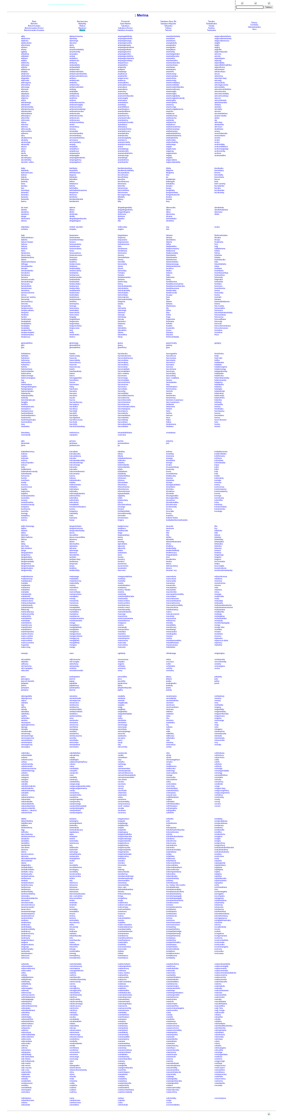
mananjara (73, 605)
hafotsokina (26, 373)
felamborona (171, 259)
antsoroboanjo (220, 100)
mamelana (73, 587)
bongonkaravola (173, 195)
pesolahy (121, 681)
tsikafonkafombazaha (175, 830)
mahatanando (27, 605)
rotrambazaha (220, 733)
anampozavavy (124, 144)
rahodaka (25, 711)
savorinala (122, 790)
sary (119, 760)
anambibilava (123, 107)
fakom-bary (26, 255)
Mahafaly (82, 24)
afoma (23, 49)
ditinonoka (170, 214)
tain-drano (25, 847)
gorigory (217, 343)
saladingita (74, 760)
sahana (24, 757)
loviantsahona (220, 568)
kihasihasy (122, 485)
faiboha (24, 240)
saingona (25, 777)
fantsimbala (123, 295)
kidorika (121, 462)
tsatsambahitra (124, 918)
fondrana (218, 268)
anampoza (122, 140)
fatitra (120, 326)
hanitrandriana (27, 413)
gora (168, 347)
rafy (22, 705)
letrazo (169, 568)
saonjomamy (74, 801)
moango (217, 594)
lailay (23, 544)
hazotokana (171, 369)
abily (23, 36)
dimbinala (73, 214)
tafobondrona (26, 827)
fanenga (72, 306)
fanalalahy (25, 326)
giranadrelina (74, 345)
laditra (23, 528)
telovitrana (73, 891)
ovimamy (170, 670)
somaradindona (220, 775)
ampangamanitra (125, 43)
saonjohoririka (75, 795)
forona (217, 290)
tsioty (216, 858)
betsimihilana (123, 190)
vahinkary (25, 1015)
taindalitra (25, 843)
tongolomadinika (125, 834)
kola (216, 471)
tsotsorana (218, 953)
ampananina (74, 153)
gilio (22, 345)
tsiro (216, 889)
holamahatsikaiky (221, 378)
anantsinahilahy (172, 85)
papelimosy (74, 685)
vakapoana (25, 1052)
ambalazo (73, 58)
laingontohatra (75, 526)
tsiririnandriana (220, 887)
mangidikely (74, 643)
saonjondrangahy (76, 808)
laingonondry (26, 570)
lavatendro (122, 568)
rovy (216, 742)
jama (23, 445)
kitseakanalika (172, 502)
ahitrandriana (26, 113)
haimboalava (26, 384)
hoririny (217, 406)
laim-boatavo (26, 548)
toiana (72, 942)
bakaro (24, 175)
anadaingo (122, 71)
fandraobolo (74, 282)
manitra (121, 592)
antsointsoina (220, 91)
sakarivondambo (28, 808)
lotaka (217, 564)
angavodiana (171, 160)
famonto (24, 304)
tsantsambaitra (124, 909)
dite (119, 221)
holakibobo (219, 373)
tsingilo (217, 839)
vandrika (24, 1085)
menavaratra (171, 632)
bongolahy (170, 190)
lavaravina (122, 564)
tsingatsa (218, 836)
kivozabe (170, 511)
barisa (23, 201)
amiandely (73, 131)
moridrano (218, 634)
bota (216, 181)
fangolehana (74, 319)
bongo (168, 188)
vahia (23, 973)
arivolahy (218, 109)
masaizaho (170, 585)
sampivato (73, 773)
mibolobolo (170, 647)
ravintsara (170, 705)
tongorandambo (124, 850)
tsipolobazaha (220, 878)
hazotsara (170, 371)
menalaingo (171, 629)
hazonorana (171, 358)
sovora (217, 806)
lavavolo (169, 526)
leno (168, 557)
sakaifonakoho (27, 788)
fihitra (168, 310)
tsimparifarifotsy (173, 929)
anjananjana (219, 58)
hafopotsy (25, 365)
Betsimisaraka (34, 26)
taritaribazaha (75, 854)
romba (168, 747)
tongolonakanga (124, 839)
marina (121, 625)
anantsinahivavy (173, 89)
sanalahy (73, 777)
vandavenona (26, 1083)
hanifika (24, 404)
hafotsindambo (27, 371)
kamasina (25, 476)
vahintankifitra (27, 1019)
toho (71, 938)
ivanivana (122, 435)
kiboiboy (121, 451)
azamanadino (220, 155)
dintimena (122, 214)
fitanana (169, 332)
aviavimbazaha (220, 133)
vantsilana (25, 1092)
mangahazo (74, 625)
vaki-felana (25, 1059)
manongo (122, 614)
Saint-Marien (125, 24)
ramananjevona (27, 738)
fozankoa (218, 332)
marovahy (122, 643)
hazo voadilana (172, 378)
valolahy (24, 1079)
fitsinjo (217, 240)
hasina (72, 382)
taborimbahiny (27, 821)
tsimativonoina (172, 903)
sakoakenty (74, 755)
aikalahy (24, 140)
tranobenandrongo (125, 878)
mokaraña (218, 603)
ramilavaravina (75, 736)
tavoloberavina (75, 867)
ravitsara (169, 709)
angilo (216, 45)
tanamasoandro (27, 907)
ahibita (24, 60)
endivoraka (122, 227)
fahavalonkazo (27, 237)
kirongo (169, 462)
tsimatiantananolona (174, 900)
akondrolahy (26, 160)
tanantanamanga (28, 911)
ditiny (168, 212)
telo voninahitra (75, 896)
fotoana (217, 299)
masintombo (171, 592)
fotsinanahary (220, 315)
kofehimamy (219, 456)
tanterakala (74, 827)
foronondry (218, 293)
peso (120, 679)
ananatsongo (123, 155)
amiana (72, 129)
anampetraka (123, 133)
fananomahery (75, 248)
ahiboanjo (25, 65)
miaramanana (172, 645)
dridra (216, 214)
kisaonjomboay (172, 467)
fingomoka (170, 319)
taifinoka (24, 832)
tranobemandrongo (126, 876)
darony (24, 221)
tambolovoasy (27, 885)
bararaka (24, 195)
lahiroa (24, 539)
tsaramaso (122, 911)
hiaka (168, 420)
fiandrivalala (171, 290)
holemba (218, 400)
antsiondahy (219, 87)
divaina (169, 216)
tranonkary (122, 883)
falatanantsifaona (28, 262)
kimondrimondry (124, 513)
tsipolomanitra (220, 880)
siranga (169, 775)
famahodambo (27, 271)
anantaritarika (172, 60)
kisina (168, 471)
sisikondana (171, 784)
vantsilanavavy (75, 966)
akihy (23, 151)
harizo (72, 376)
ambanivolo (74, 60)
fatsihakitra (171, 240)
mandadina (74, 612)
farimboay (122, 317)
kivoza (169, 509)
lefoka (168, 537)
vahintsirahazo (27, 1023)
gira (22, 347)
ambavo (72, 78)
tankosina (25, 958)
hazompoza (123, 411)
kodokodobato (220, 454)
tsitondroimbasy (221, 916)
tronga (120, 896)
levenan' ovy (171, 570)
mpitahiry (218, 645)
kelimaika (73, 491)
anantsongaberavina (174, 109)
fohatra (217, 257)
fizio (216, 244)
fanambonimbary (76, 240)
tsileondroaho (171, 876)
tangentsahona (27, 944)
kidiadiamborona (125, 458)
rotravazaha (219, 740)
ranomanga (122, 725)
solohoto (218, 764)
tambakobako (27, 867)
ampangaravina (124, 52)
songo (217, 786)
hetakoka (170, 404)
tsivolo (217, 929)
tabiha (23, 819)
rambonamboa (75, 716)
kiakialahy (73, 513)
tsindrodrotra (219, 834)
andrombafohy (172, 142)
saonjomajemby (76, 799)
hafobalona (25, 353)
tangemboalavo (27, 940)
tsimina (169, 918)
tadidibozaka (26, 823)
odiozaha (25, 670)
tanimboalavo (26, 953)
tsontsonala (219, 942)
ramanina (73, 696)
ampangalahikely (125, 36)
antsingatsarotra (221, 85)
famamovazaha (27, 279)
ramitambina (74, 745)
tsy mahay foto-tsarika (175, 885)
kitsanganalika (172, 496)
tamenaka (25, 896)
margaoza (122, 623)
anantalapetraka (173, 54)
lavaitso (121, 561)
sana (71, 775)
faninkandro (74, 335)
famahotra (25, 273)
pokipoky (218, 677)
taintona (24, 850)
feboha (169, 242)
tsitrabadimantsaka (222, 920)
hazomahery (123, 362)
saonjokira (73, 797)
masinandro (171, 590)
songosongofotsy (221, 790)
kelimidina (73, 498)
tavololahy (73, 872)
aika (23, 135)
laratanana (122, 553)
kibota (120, 456)
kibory (120, 454)
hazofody (73, 422)
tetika (71, 925)
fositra (217, 295)
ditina (168, 210)
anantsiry (170, 105)
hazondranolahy (124, 424)
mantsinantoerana (125, 618)
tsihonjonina (171, 827)
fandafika (73, 259)
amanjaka (73, 54)
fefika (168, 244)
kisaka (169, 465)
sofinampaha (171, 808)
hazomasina (123, 384)
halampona (25, 393)
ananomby (170, 52)
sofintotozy (219, 755)
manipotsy (122, 587)
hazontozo (170, 362)
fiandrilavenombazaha (175, 286)
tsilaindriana (171, 852)
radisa (23, 700)
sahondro (25, 775)
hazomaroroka (124, 382)
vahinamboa (26, 1004)
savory (121, 788)
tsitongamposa (220, 918)
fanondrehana (123, 257)
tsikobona (170, 839)
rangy (120, 707)
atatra (216, 118)
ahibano (24, 58)
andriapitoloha (172, 138)
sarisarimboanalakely (127, 775)
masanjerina (171, 587)
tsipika (217, 872)
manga (72, 623)
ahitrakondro (26, 111)
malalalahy (74, 579)
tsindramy (218, 827)
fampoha (24, 312)
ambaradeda (74, 67)
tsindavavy (219, 825)
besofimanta (123, 175)
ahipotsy (24, 98)
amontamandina (76, 133)
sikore (168, 757)
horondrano (219, 415)
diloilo (71, 212)
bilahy (168, 168)
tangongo (25, 947)
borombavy (219, 170)
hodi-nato (218, 358)
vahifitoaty (25, 982)
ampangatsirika (124, 54)
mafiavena (25, 587)
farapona (121, 301)
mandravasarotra (76, 618)
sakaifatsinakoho (28, 786)
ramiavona (73, 725)
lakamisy (73, 539)
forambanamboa (221, 273)
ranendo (121, 700)
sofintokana (219, 753)
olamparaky (74, 666)
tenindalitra (74, 911)
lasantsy (121, 559)
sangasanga (74, 784)
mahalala (25, 592)
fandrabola (73, 273)
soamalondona (172, 790)
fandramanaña (75, 277)
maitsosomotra (27, 643)
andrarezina (171, 122)
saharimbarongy (28, 771)
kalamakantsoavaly (29, 471)
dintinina (121, 216)
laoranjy (121, 541)
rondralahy (218, 705)
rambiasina (74, 705)
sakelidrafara (74, 753)
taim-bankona (27, 834)
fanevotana (74, 315)
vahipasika (25, 1028)
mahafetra (25, 590)
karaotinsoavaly (27, 504)
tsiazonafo (122, 949)
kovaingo (218, 511)
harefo (72, 369)
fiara (168, 297)
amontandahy (75, 142)
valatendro (25, 1074)
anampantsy (123, 120)
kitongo (169, 482)
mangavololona (75, 636)
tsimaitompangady (174, 896)
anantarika (170, 58)
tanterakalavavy (76, 830)
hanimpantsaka (27, 406)
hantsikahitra (26, 422)
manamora (73, 603)
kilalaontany (123, 500)
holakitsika (219, 376)
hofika (217, 360)
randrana (121, 698)
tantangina (73, 821)
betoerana (122, 184)
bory (168, 201)
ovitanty (217, 664)
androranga (171, 144)
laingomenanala (27, 566)
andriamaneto (172, 131)
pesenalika (122, 677)
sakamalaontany (28, 806)
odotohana (73, 664)
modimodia (219, 596)
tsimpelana (170, 938)
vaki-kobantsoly (27, 1061)
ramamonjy (26, 733)
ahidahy (24, 71)
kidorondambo (124, 467)
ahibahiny (25, 54)
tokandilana (74, 944)
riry (167, 725)
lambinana (73, 561)
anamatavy (122, 100)
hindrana (169, 426)
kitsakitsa (170, 491)
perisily (72, 690)
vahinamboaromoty (29, 1006)
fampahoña (26, 306)
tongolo (121, 827)
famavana (25, 284)
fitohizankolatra (220, 235)
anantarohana (172, 65)
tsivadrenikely (220, 927)
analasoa (121, 80)
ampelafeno (123, 65)
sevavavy (122, 812)
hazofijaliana (74, 417)
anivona (217, 54)
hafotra (24, 367)
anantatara (170, 67)
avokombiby (219, 144)
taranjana (73, 836)
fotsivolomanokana (222, 326)
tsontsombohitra (221, 940)
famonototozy (27, 301)
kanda (23, 482)
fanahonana (26, 319)
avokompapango (221, 149)
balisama (25, 179)
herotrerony (171, 398)
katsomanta (74, 474)
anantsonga (171, 107)
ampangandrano (124, 49)
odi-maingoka (26, 668)
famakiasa (25, 275)
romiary (217, 700)
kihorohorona (123, 489)
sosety (217, 799)
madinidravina (27, 576)
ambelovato (74, 80)
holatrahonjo (219, 391)
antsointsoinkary (221, 96)
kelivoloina (73, 502)
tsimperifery (171, 940)
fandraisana (74, 275)
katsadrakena (75, 456)
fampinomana (27, 308)
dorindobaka (171, 218)
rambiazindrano (75, 711)
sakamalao (25, 799)
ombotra (72, 668)
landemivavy (123, 526)
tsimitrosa (170, 920)
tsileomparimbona (173, 872)
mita (216, 587)
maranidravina (124, 620)
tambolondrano (27, 883)
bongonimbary (172, 192)
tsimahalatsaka (172, 887)
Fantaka (121, 273)
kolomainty (219, 478)
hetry (168, 411)
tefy (71, 880)
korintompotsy (220, 489)
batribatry (73, 168)
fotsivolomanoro (221, 328)
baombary (25, 190)
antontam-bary (220, 78)
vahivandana (26, 1041)
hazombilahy (123, 393)
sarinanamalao (124, 768)
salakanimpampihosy (78, 762)
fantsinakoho (123, 297)
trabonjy (121, 869)
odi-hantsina (26, 666)
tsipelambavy (220, 865)
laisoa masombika (77, 537)
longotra (217, 557)
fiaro (168, 299)
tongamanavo (123, 819)
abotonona (25, 38)
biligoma (169, 170)
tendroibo (73, 903)
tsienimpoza (123, 958)
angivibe (218, 49)
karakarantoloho (28, 496)
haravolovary (74, 367)
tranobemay (123, 874)
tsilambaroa (171, 861)
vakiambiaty (26, 1054)
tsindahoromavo (173, 953)
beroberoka (74, 201)
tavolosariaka (75, 874)
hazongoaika (171, 353)
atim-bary (218, 122)
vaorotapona (74, 968)
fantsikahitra (123, 288)
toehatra (72, 933)
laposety (121, 546)
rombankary (219, 696)
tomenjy (72, 953)
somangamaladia (221, 771)
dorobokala (219, 207)
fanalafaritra (26, 323)
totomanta (122, 865)
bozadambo (219, 186)
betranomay (123, 188)
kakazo (24, 465)
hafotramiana (26, 369)
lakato (72, 541)
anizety (217, 56)
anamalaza (122, 87)
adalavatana (26, 43)
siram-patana (171, 773)
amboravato (74, 118)
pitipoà (169, 679)
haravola (73, 358)
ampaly (72, 144)
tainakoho (25, 839)
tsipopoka (218, 883)
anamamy (122, 91)
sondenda (218, 784)
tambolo (24, 880)
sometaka (218, 777)
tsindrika (218, 832)
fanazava (73, 257)
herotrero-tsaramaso (174, 400)
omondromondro (76, 670)
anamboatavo (123, 109)
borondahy (218, 175)
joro (167, 443)
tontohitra (122, 858)
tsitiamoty (218, 905)
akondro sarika (27, 162)
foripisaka (218, 279)
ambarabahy (74, 65)
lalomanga (73, 550)
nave (71, 653)
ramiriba (72, 738)
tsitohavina (219, 909)
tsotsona (218, 949)
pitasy (168, 677)
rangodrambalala (125, 714)
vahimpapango (27, 999)
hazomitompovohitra (126, 406)
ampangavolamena (126, 58)
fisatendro (170, 328)
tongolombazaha (125, 836)
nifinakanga (171, 653)
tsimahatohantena (173, 894)
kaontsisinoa (26, 487)
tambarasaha (26, 874)
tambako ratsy (27, 872)
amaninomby (74, 52)
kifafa (120, 469)
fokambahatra (220, 264)
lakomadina (74, 544)
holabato (218, 365)
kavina (72, 476)
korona (217, 493)
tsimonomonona (173, 925)
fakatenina (25, 253)
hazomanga (123, 378)
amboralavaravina (76, 102)
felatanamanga (172, 264)
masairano (170, 583)
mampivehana (75, 594)
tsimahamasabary (173, 889)
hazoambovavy (75, 402)
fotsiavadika (219, 308)
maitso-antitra (27, 636)
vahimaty (25, 990)
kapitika (24, 493)
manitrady (122, 594)
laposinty (121, 548)
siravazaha (170, 777)
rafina (23, 707)
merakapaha (171, 634)
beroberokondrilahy (126, 170)
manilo (120, 583)
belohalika (73, 188)
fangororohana (75, 326)
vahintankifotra (27, 1021)
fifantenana (171, 306)
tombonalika (74, 951)
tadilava (24, 825)
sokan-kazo (219, 757)
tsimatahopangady (174, 898)
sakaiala (24, 782)
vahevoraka (26, 970)
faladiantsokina (27, 257)
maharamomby (27, 598)
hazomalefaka (124, 371)
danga (23, 216)
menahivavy (171, 627)
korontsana (219, 498)
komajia (217, 480)
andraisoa (170, 113)
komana (217, 482)
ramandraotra (26, 740)
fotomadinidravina (221, 301)
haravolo (73, 365)
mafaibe (24, 583)
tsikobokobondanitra (174, 836)
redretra (169, 711)
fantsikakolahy (124, 290)
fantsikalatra (123, 293)
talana (23, 863)
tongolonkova (123, 843)
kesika (72, 509)
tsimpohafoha (172, 947)
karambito (25, 498)
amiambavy (74, 127)
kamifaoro (25, 480)
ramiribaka (73, 740)
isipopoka (73, 435)
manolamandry (124, 609)
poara (168, 688)
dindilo (72, 216)
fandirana (73, 266)
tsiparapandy (219, 863)
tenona (72, 914)
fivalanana (218, 242)
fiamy (168, 279)
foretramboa (219, 275)
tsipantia (218, 861)
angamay (170, 151)
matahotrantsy (172, 609)
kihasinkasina (123, 487)
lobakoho (218, 530)
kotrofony (218, 504)
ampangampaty (124, 45)
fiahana (169, 273)
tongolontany (123, 845)
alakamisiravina (76, 36)
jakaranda (25, 443)
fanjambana (123, 235)
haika (23, 382)
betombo (121, 186)
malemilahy (74, 583)
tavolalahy (73, 865)
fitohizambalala (172, 337)
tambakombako (27, 869)
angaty (169, 155)
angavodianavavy (221, 41)
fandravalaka (74, 284)
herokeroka (171, 395)
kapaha (24, 489)
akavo (23, 149)
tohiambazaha (75, 936)
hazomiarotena (124, 402)
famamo (24, 277)
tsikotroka (170, 847)
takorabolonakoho (28, 858)
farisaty (121, 319)
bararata (24, 197)
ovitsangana (219, 666)
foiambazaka (219, 259)
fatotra (120, 332)
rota (216, 722)
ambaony (73, 63)
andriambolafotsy (173, 133)
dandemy (25, 212)
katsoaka (73, 469)
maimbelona (26, 618)
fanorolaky (122, 271)
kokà (216, 467)
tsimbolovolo (171, 916)
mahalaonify (26, 594)
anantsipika (171, 100)
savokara (122, 784)
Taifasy (168, 28)
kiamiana (73, 518)
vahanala (25, 964)
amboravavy (74, 120)
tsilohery (169, 880)
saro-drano (122, 779)
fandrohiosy (74, 297)
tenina (72, 907)
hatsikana (73, 389)
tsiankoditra (123, 942)
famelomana (26, 288)
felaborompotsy (172, 248)
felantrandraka (172, 262)
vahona (24, 1048)
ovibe (168, 664)
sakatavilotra (26, 812)
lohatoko (218, 546)
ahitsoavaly (26, 129)
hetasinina (170, 406)
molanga (218, 614)
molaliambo (219, 612)
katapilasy (25, 515)
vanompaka (26, 1090)
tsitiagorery (219, 898)
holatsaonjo (219, 395)
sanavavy (73, 779)
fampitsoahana (27, 310)
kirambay (170, 454)
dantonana (25, 218)
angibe (217, 43)
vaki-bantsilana (27, 1057)
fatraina (169, 235)
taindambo (25, 845)
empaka (72, 229)
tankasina (25, 955)
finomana (170, 321)
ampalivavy (74, 151)
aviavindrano (219, 135)
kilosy (120, 502)
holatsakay (219, 393)
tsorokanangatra (221, 947)
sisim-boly (170, 786)
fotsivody (218, 321)
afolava (24, 47)
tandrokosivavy (27, 933)
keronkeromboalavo (77, 507)
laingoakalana (27, 553)
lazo (168, 530)
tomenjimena (74, 958)
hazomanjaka (123, 380)
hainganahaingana (28, 387)
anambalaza (123, 102)
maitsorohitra (26, 640)
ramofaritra (74, 747)
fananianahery (75, 244)
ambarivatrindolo (76, 71)
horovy (217, 417)
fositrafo (217, 297)
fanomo (121, 255)
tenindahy (73, 909)
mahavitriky (26, 616)
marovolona (171, 579)
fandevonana (74, 264)
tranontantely (123, 885)
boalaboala (170, 179)
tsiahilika (121, 922)
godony (169, 345)
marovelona (171, 576)
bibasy (120, 199)
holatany (218, 387)
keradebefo (74, 504)
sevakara (122, 810)
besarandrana (123, 173)
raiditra (24, 716)
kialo (71, 515)
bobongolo (170, 181)
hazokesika (122, 353)
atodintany (218, 129)
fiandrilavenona (172, 288)
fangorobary (74, 323)
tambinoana (26, 878)
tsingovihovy (219, 845)
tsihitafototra (171, 823)
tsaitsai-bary (123, 907)
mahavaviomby (27, 614)
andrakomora (171, 116)
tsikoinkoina (171, 841)
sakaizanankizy (27, 797)
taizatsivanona (27, 854)
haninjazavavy (27, 411)
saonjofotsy (74, 793)
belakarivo (73, 184)
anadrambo (122, 76)
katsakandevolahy (77, 460)
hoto (216, 422)
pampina (24, 690)
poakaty (169, 685)
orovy (120, 670)
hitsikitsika (219, 353)
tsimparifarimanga (173, 931)
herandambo (171, 382)
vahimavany (26, 993)
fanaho (24, 317)
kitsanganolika (172, 498)
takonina (24, 856)
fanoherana (122, 248)
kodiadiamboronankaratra (176, 520)
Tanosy (254, 22)
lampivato (73, 564)
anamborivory (123, 116)
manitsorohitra (124, 603)
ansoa (217, 74)
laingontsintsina (76, 528)
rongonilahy (219, 709)
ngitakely (121, 653)
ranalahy (121, 696)
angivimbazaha (220, 52)
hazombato (122, 389)
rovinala (217, 745)
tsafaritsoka (123, 903)
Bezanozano (82, 21)
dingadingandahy (125, 207)
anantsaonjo (171, 74)
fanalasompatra (27, 332)
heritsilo (169, 391)
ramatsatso (74, 703)
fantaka (121, 275)
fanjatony (122, 237)
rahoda (24, 709)
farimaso (121, 312)
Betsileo (34, 24)
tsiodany (218, 854)
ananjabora (170, 49)
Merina (142, 15)
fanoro (120, 268)
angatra (169, 158)
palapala (24, 683)
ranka (120, 718)
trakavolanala (123, 872)
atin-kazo (218, 127)
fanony (121, 259)
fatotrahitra (122, 335)
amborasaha (74, 113)
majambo (25, 645)
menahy (169, 623)
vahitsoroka (26, 1039)
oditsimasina (74, 659)
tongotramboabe (124, 854)
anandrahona (123, 160)
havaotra (73, 391)
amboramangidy (76, 105)
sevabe (121, 808)
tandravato (25, 925)
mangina (73, 645)
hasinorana (74, 384)
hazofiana (73, 415)
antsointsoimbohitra (222, 89)
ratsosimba (122, 747)
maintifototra (26, 627)
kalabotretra (26, 469)
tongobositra (123, 825)
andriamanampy (173, 129)
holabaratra (219, 362)
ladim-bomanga (27, 526)
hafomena (25, 360)
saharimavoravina (28, 768)
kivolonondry (171, 507)
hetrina (169, 413)
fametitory (25, 290)
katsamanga (74, 465)
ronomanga (219, 720)
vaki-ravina (25, 1065)
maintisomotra (27, 634)
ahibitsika (25, 63)
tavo (71, 863)
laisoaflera (73, 535)
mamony (73, 590)
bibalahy (121, 197)
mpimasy (218, 643)
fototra (217, 304)
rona (216, 703)
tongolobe (122, 830)
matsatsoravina (172, 614)
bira (167, 175)
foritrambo (218, 282)
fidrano (169, 301)
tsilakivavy (170, 858)
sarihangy (122, 764)
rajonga (24, 727)
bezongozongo (124, 195)
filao (168, 312)
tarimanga (73, 852)
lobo (216, 533)
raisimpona (25, 722)
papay (72, 681)
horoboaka (218, 409)
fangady (72, 317)
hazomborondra (124, 400)
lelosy (168, 544)
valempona (25, 1076)
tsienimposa (123, 955)
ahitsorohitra (26, 131)
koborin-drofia (172, 518)
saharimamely (27, 764)
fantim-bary (122, 282)
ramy (71, 718)
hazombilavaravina (126, 395)
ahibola (24, 67)
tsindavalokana (220, 823)
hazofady (73, 411)
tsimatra (169, 905)
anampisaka (123, 135)
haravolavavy (75, 362)
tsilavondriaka (172, 865)
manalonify (74, 601)
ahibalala (25, 56)
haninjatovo (26, 409)
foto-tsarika (219, 306)
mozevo (217, 636)
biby (119, 201)
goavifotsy (122, 347)
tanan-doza (26, 909)
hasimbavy (74, 380)
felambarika (171, 255)
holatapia (218, 389)
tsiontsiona (219, 856)
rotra (216, 727)
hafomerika (26, 362)
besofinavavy (123, 181)
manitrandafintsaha (126, 596)
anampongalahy (124, 138)
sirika (168, 782)
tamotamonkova (28, 905)
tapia (71, 834)
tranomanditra (123, 880)
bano (23, 184)
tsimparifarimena (173, 936)
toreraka (121, 863)
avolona (217, 153)
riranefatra (170, 722)
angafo (169, 146)
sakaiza (24, 795)
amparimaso (123, 63)
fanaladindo (26, 321)
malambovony (75, 581)
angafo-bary (171, 149)
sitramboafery (172, 788)
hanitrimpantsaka (28, 420)
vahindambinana (28, 1010)
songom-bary (220, 788)
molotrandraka (220, 618)
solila (216, 760)
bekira (72, 181)
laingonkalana (27, 568)
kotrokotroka (219, 509)
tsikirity (169, 834)
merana (169, 636)
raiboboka (25, 714)
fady (23, 235)
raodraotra (122, 736)
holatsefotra (219, 398)
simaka (169, 762)
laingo (23, 550)
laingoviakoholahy (77, 530)
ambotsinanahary (76, 122)
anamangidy (123, 98)
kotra (216, 502)
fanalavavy (25, 337)
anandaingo (122, 158)
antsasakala (219, 83)
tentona (72, 918)
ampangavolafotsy (125, 56)
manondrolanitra (124, 612)
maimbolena (26, 623)
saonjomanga (75, 804)
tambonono (26, 889)
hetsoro (169, 415)
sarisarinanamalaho (126, 777)
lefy (167, 535)
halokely (24, 398)
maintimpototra (27, 632)
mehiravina (170, 620)
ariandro (217, 107)
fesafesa (169, 268)
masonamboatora (173, 601)
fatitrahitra (122, 328)
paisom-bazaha (27, 681)
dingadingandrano (125, 210)
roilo (168, 740)
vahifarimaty (26, 979)
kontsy (217, 485)
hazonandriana (124, 415)
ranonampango (124, 731)
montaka (218, 629)
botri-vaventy (220, 184)
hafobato (24, 356)
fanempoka (74, 304)
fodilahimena (219, 248)
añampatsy (122, 127)
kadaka (24, 456)
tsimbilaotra (171, 909)
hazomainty (123, 367)
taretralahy (73, 841)
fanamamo (73, 235)
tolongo (72, 949)
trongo (120, 900)
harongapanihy (75, 378)
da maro (24, 207)
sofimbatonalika (173, 804)
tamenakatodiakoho (29, 898)
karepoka (25, 507)
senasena (122, 799)
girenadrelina (74, 347)
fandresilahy (74, 288)
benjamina (73, 192)
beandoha (73, 170)
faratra (120, 304)
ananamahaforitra (125, 153)
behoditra (73, 179)
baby (23, 168)
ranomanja (122, 727)
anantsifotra (171, 78)
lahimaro (24, 535)
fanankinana (74, 246)
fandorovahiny (75, 271)
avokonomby (219, 151)
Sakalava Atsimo (125, 28)
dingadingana (75, 221)
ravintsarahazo (172, 707)
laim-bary (25, 546)
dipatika (121, 218)
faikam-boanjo (27, 242)
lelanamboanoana (173, 541)
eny (167, 227)
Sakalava (125, 26)
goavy (120, 345)
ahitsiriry (24, 124)
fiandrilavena (171, 282)
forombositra (219, 288)
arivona (217, 111)
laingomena (26, 564)
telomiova (73, 883)
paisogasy (25, 679)
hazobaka (73, 406)
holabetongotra (220, 367)
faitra (23, 251)
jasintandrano (123, 443)
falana (23, 259)
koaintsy (169, 515)
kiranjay (169, 458)
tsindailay (218, 819)
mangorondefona (125, 576)
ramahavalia (26, 731)
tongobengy (123, 823)
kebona (72, 478)
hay (22, 380)
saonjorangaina (75, 812)
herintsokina (171, 389)
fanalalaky (25, 328)
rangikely (121, 709)
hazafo (72, 398)
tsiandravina (123, 936)
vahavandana (26, 966)
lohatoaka (218, 544)
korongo (217, 496)
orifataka (121, 666)
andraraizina (171, 118)
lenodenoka (171, 559)
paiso (23, 677)
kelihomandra (75, 485)
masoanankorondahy (175, 594)
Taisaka (211, 21)
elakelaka (25, 227)
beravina (73, 195)
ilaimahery (25, 432)
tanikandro (25, 951)
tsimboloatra (171, 914)
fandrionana (74, 293)
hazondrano (123, 422)
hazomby (122, 391)
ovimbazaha (219, 659)
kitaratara (170, 480)
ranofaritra (122, 722)
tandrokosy (26, 931)
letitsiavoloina (172, 566)
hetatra (169, 409)
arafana (217, 105)
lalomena (73, 553)
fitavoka (169, 335)
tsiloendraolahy (172, 878)
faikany (24, 246)
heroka (169, 393)
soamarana (171, 793)
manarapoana (75, 609)
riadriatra (169, 714)
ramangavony (27, 745)
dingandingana (124, 212)
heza (168, 417)
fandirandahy (74, 268)
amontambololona (76, 138)
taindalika (25, 841)
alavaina (72, 43)
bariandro (25, 199)
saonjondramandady (78, 806)
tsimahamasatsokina (175, 891)
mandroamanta (75, 620)
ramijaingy (73, 729)
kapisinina (25, 491)
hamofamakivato (28, 400)
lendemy (169, 546)
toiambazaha (74, 940)
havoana (73, 393)
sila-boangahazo (173, 760)
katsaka (72, 458)
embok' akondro (76, 227)
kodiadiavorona (220, 451)
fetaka (168, 271)
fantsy (120, 284)
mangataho (74, 629)
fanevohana (74, 312)
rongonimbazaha (221, 714)
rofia (168, 729)
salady (72, 757)
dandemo (25, 214)
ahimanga (25, 87)
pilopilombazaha (124, 688)
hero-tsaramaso (172, 402)
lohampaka (219, 541)
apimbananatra (220, 102)
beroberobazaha (76, 199)
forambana (218, 271)
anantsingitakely (173, 96)
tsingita (217, 841)
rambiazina (74, 707)
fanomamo (122, 253)
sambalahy (74, 768)
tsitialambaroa (220, 900)
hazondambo (123, 417)
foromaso (218, 286)
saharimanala (26, 766)
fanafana (24, 315)
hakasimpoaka (27, 391)
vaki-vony (25, 1070)
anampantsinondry (125, 122)
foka (216, 262)
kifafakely (122, 474)
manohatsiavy (124, 605)
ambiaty (72, 89)
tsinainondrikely (172, 949)
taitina (23, 852)
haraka (72, 353)
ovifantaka (170, 666)
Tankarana (211, 30)
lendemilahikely (172, 550)
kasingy (24, 513)
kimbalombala (124, 511)
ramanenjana (26, 742)
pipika (120, 690)
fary (119, 306)
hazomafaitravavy (125, 358)
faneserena (74, 308)
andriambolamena (173, 135)
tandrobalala (26, 927)
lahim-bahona (26, 537)
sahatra (24, 773)
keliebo (72, 482)
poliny (216, 681)
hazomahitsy (123, 365)
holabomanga (220, 369)
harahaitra (25, 426)
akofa (23, 153)
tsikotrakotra (171, 845)
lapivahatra (122, 544)
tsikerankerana (172, 832)
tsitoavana (218, 907)
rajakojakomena (27, 725)
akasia (24, 146)
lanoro (120, 539)
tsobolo (217, 931)
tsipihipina (218, 869)
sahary (24, 762)
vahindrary (25, 1012)
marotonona (123, 640)
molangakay (219, 616)
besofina (121, 179)
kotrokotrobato (220, 507)
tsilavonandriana (173, 863)
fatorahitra (122, 330)
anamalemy (123, 89)
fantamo (121, 279)
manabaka (73, 596)
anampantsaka (124, 118)
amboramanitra (75, 107)
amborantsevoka (76, 111)
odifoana (24, 664)
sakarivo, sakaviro (29, 810)
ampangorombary (125, 60)
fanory (120, 266)
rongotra (217, 718)
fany (71, 330)
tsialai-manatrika (125, 925)
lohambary (218, 539)
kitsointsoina (171, 504)
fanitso (72, 337)
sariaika (121, 762)
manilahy (121, 581)
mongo (217, 625)
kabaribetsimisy (27, 451)
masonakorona (172, 598)
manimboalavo (124, 585)
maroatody (122, 627)
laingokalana (26, 557)
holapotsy (218, 382)
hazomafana (123, 360)
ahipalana (25, 94)
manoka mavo (124, 607)
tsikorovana (171, 843)
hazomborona (123, 398)
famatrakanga (27, 282)
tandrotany (25, 938)
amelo (72, 124)
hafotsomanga (27, 376)
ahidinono (25, 74)
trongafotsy (122, 898)
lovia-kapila (219, 566)
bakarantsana (27, 173)
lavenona (170, 528)
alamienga (73, 41)
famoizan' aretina (28, 297)
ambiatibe (73, 91)
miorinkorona (219, 583)
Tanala (211, 26)
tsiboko (121, 951)
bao (22, 188)
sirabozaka (170, 768)
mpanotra (218, 638)
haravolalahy (74, 360)
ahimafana (25, 85)
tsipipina (218, 874)
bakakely (25, 170)
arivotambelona (220, 113)
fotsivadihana (220, 319)
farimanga (122, 310)
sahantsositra (27, 760)
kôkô (216, 469)
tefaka (72, 878)
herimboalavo (171, 387)
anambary (122, 105)
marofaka (122, 632)
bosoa (217, 179)
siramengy (170, 771)
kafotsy (24, 460)
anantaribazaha (172, 56)
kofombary (218, 460)
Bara (34, 21)
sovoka (217, 804)
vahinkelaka (26, 1017)
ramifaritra (73, 727)
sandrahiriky (74, 782)
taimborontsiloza (28, 836)
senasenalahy (124, 801)
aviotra (217, 138)
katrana (24, 518)
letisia (168, 564)
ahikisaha (25, 80)
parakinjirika (74, 688)
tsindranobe (219, 830)
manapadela (74, 607)
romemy (217, 698)
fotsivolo (218, 323)
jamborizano (74, 445)
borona (217, 173)
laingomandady (27, 561)
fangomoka (74, 321)
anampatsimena (124, 129)
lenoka (169, 561)
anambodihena (124, 111)
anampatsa (122, 124)
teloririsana (74, 889)
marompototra (124, 636)
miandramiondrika (173, 640)
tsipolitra (218, 876)
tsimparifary (171, 927)
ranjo (120, 716)
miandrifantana (172, 643)
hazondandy (123, 420)
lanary (72, 566)
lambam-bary (74, 559)
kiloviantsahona (124, 504)
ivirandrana (170, 432)
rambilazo (73, 714)
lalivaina (72, 548)
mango (72, 647)
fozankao (218, 330)
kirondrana (170, 460)
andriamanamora (173, 127)
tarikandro (73, 850)
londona (217, 553)
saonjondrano (75, 810)
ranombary (122, 729)
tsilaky (169, 854)
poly (216, 679)
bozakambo (219, 190)
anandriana (170, 41)
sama (71, 766)
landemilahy (74, 570)
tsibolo (120, 953)
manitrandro (123, 598)
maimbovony (26, 625)
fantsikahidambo (125, 286)
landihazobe (123, 530)
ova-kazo (170, 662)
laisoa (71, 533)
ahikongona (26, 83)
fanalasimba (26, 330)
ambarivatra (74, 69)
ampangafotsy (75, 160)
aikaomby (25, 144)
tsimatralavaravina (174, 907)
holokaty (218, 402)
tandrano (24, 920)
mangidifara (74, 640)
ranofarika (122, 720)
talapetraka (26, 865)
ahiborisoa (25, 69)
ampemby (122, 67)
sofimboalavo (171, 806)
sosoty (217, 801)
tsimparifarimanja (173, 933)
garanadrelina (26, 343)
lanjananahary (124, 535)
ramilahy (73, 731)
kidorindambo (123, 465)
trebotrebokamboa (125, 889)
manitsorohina (124, 601)
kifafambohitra (124, 476)
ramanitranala (75, 698)
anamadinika (123, 83)
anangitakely (171, 43)
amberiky (73, 83)
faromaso (122, 321)
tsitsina (217, 925)
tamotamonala (27, 903)
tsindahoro (170, 951)
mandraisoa (74, 616)
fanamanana (74, 237)
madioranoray (27, 579)
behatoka (73, 177)
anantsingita (171, 94)
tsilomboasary (172, 883)
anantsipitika (171, 102)
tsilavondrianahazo (174, 867)
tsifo (168, 821)
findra (168, 315)
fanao (71, 251)
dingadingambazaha (77, 218)
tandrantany (26, 922)
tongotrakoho (123, 852)
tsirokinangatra (220, 891)
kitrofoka (169, 489)
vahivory (24, 1046)
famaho (24, 268)
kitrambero (170, 487)
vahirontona (26, 1032)
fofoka (217, 251)
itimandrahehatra (125, 432)
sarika (120, 766)
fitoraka (217, 237)
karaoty (24, 500)
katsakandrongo (76, 462)
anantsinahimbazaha (175, 87)
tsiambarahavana (125, 931)
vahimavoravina (27, 995)
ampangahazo (75, 162)
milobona (218, 579)
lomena (217, 550)
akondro (24, 155)
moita (216, 598)
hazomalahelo (124, 369)
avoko (217, 142)
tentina (72, 916)
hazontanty (171, 360)
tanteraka (73, 825)
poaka (168, 681)
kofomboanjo (219, 462)
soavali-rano (171, 795)
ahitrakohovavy (27, 109)
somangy (218, 773)
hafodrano (25, 358)
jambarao (73, 443)
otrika (168, 659)
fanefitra (72, 301)
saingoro (24, 779)
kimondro (122, 515)
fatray (120, 337)
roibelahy (170, 733)
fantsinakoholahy (125, 299)
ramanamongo (27, 736)
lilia (215, 526)
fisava (168, 330)
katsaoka (73, 467)
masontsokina (172, 607)
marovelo (122, 647)
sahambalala (26, 755)
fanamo (72, 242)
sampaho (73, 771)
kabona (24, 454)
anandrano (170, 38)
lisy (215, 528)
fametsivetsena (27, 293)
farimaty (121, 315)
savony (121, 786)
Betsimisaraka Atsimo (34, 28)
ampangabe (74, 155)
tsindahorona (171, 955)
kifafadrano (122, 471)
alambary (73, 38)
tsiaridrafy (122, 944)
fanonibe (121, 262)
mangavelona (75, 634)
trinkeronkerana (124, 894)
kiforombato (123, 482)
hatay (71, 387)
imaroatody (26, 435)
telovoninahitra (75, 898)
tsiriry (216, 885)
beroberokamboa (125, 168)
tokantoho (73, 947)
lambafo (72, 557)
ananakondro (123, 151)
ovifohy (169, 668)
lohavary (218, 548)
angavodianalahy (173, 162)
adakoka (24, 41)
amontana (73, 140)
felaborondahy (172, 253)
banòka (24, 186)
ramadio (24, 729)
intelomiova (74, 432)
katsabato (73, 451)
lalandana (73, 546)
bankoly (24, 181)
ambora (72, 100)
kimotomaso (123, 518)
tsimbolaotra (171, 911)
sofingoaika (171, 810)
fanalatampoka (27, 335)
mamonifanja (74, 592)
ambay (72, 56)
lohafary (217, 537)
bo (167, 177)
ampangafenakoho (77, 158)
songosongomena (221, 793)
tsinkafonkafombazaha (224, 847)
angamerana (171, 153)
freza (216, 335)
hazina (72, 400)
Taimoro (168, 30)
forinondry (218, 277)
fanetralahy (74, 310)
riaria (168, 716)
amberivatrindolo (76, 87)
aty (215, 120)
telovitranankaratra (77, 894)
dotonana (218, 212)
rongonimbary (220, 711)
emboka (24, 229)
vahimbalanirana (28, 997)
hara (23, 424)
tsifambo (169, 819)
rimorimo (169, 720)
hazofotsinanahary (77, 426)
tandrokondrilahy (28, 929)
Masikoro (82, 28)
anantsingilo (171, 91)
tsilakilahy (170, 856)
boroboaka (218, 168)
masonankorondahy (174, 605)
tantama (72, 819)
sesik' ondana (123, 806)
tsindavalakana (220, 821)
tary (71, 845)
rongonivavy (219, 716)
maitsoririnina (26, 638)
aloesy (72, 47)
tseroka (121, 920)
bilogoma (170, 173)
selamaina (122, 793)
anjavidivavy (219, 67)
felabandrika (171, 246)
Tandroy (211, 28)
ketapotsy (73, 511)
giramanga (73, 343)
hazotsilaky (171, 373)
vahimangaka (26, 988)
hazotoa (169, 367)
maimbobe (25, 620)
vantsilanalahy (75, 964)
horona (217, 413)
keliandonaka (75, 480)
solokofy (218, 766)
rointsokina (170, 745)
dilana (71, 210)
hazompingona (124, 409)
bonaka (169, 186)
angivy (217, 47)
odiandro (24, 662)
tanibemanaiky (27, 949)
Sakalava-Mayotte (168, 24)
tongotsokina (123, 856)
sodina (169, 799)
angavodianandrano (222, 36)
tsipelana (218, 867)
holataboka (219, 384)
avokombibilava (221, 146)
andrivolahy (171, 140)
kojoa (216, 465)
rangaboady (123, 703)
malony (72, 585)
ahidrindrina (26, 76)
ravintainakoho (172, 700)
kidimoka (121, 460)
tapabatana (74, 832)
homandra (218, 404)
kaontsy (24, 485)
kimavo (121, 509)
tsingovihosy (219, 843)
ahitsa (23, 122)
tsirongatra (218, 894)
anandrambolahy (173, 36)
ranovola (121, 733)
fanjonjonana (123, 242)
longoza (217, 559)
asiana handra (220, 116)
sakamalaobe (26, 801)
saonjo (72, 790)
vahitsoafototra (27, 1037)
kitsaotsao (170, 500)
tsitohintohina (220, 911)
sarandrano (122, 757)
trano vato (122, 887)
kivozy (169, 513)
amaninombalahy (76, 49)
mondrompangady (222, 623)
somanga (218, 768)
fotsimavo (218, 310)
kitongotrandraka (173, 485)
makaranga (74, 576)
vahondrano (26, 1050)
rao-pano (121, 738)
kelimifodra (74, 500)
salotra (72, 764)
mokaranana (219, 609)
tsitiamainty (219, 903)
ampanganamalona (126, 47)
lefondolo (170, 539)
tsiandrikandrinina (125, 938)
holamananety (220, 380)
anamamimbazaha (125, 96)
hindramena (171, 424)
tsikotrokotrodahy (173, 850)
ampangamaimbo (125, 38)
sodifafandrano (172, 797)
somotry (217, 779)
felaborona (170, 251)
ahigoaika (25, 78)
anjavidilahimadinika (223, 65)
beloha (72, 186)
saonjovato (122, 753)
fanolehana (122, 251)
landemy (73, 568)
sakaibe (24, 784)
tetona (72, 929)
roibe (168, 731)
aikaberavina (26, 138)
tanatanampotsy (28, 914)
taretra (72, 839)
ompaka (121, 662)
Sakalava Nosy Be (168, 21)
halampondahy (27, 395)
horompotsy (219, 411)
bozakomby (219, 192)
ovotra (217, 668)
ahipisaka (25, 96)
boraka (169, 197)
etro (167, 229)
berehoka (73, 197)
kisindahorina (171, 474)
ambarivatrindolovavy (78, 76)
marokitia (122, 634)
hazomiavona (123, 404)
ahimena (24, 89)
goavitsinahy (171, 343)
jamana (72, 441)
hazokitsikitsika (124, 356)
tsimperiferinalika (173, 942)
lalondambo (74, 555)
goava (120, 343)
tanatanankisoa (27, 916)
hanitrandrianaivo (28, 415)
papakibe (73, 683)
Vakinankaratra (254, 27)
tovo (119, 867)
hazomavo (122, 387)
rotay (216, 725)
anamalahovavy (124, 85)
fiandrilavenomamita (174, 284)
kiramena (170, 456)
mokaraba (218, 601)
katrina (24, 520)
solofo (217, 762)
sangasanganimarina (78, 788)
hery (168, 384)
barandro (24, 192)
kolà (216, 474)
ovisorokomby (220, 662)
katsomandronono (77, 471)
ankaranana (219, 69)
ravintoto (169, 703)
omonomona (123, 659)
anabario (121, 69)
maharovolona (27, 601)
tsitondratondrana (221, 914)
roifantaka (170, 738)
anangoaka (170, 47)
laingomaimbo (27, 559)
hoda (216, 356)
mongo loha (219, 627)
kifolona (121, 480)
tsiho (168, 825)
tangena (24, 942)
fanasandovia (75, 253)
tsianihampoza (124, 940)
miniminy (218, 581)
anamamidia (123, 94)
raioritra (24, 720)
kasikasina (25, 509)
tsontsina (218, 938)
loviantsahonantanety (223, 570)
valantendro (26, 1072)
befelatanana (74, 173)
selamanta (122, 795)
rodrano (169, 727)
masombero (171, 596)
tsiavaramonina (124, 947)
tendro (72, 900)
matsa (168, 612)
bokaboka (170, 184)
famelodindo (26, 286)
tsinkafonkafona (221, 850)
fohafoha (218, 255)
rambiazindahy (75, 709)
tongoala (121, 821)
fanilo (71, 332)
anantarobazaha (173, 63)
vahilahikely (26, 984)
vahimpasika (26, 1001)
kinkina (169, 451)
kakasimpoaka (27, 462)
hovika (217, 424)
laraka (120, 550)
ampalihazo (74, 149)
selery (120, 797)
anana (120, 146)
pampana (25, 688)
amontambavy (75, 135)
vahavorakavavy (28, 968)
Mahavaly (25, 609)
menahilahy (171, 625)
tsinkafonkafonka (221, 852)
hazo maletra (123, 373)
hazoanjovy (74, 404)
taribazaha (73, 847)
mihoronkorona (220, 576)
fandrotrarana (75, 299)
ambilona (73, 98)
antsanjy (218, 80)
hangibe (24, 402)
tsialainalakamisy (125, 927)
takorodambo (26, 861)
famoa (23, 295)
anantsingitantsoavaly (175, 98)
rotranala (218, 736)
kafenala (24, 458)
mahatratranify (27, 607)
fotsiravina (218, 317)
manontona (122, 616)
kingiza (121, 520)
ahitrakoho (25, 105)
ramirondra (73, 742)
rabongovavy (26, 698)
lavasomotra (123, 566)
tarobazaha (74, 856)
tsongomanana (220, 936)
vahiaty (24, 975)
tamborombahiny (28, 894)
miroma (217, 585)
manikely (121, 579)
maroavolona (123, 629)
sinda (168, 764)
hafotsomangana (28, 378)
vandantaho (26, 1081)
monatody (218, 620)
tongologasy (123, 832)
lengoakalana (171, 555)
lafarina (24, 530)
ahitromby (25, 118)
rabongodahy (26, 696)
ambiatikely (74, 94)
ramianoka (73, 720)
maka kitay (26, 647)
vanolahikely (26, 1087)
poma (216, 683)
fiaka (168, 275)
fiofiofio (169, 323)
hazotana (170, 365)
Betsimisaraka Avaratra (34, 30)
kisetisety (170, 469)
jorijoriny (169, 441)
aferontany (25, 45)
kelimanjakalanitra (77, 493)
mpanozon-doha (221, 640)
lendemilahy (171, 548)
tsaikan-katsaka (124, 905)
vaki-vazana (26, 1068)
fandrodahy (74, 295)
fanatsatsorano (75, 255)
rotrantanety (219, 738)
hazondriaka (123, 426)
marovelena (123, 645)
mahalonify (25, 596)
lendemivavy (171, 553)
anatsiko (169, 111)
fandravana (74, 286)
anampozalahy (124, 142)
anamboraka (123, 113)
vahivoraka (25, 1043)
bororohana (219, 177)
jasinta (120, 441)
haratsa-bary (74, 356)
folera (216, 266)
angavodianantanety (223, 38)
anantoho (170, 71)
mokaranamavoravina (223, 607)
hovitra (217, 426)
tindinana (73, 931)
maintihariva (26, 629)
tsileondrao (170, 874)
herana (169, 380)
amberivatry (74, 85)
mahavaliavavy (27, 612)
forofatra (218, 284)
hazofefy (73, 413)
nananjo (24, 653)
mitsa (216, 592)
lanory (120, 537)
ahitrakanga (26, 102)
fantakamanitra (124, 277)
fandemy (73, 262)
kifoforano (122, 478)
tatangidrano (74, 858)
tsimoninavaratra (173, 922)
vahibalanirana (27, 977)
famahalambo (27, 266)
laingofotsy (25, 555)
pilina (120, 685)
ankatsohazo (219, 71)
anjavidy (218, 60)
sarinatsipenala (124, 771)
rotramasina (219, 731)
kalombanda (26, 474)
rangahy (121, 705)
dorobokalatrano (221, 210)
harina (72, 373)
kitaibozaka (171, 476)
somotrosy (218, 782)
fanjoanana (122, 240)
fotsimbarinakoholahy (223, 312)
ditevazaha (170, 207)
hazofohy (73, 424)
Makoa (82, 26)
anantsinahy (171, 80)
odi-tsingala (74, 662)
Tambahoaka (211, 24)
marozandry (171, 581)
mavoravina (171, 618)
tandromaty (26, 936)
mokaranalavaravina (223, 605)
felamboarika (171, 257)
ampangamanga (124, 41)
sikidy (168, 755)
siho (168, 753)
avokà (217, 140)
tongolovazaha (124, 847)
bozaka (217, 188)
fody (216, 246)
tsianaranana (123, 933)
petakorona (122, 683)
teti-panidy (73, 927)
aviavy (217, 131)
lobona (217, 535)
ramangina (25, 747)
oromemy (122, 668)
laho (23, 541)
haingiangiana (27, 389)
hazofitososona (75, 420)
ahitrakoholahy (27, 107)
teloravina (73, 885)
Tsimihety (254, 25)
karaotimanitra (27, 502)
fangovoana (74, 328)
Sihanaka (168, 26)
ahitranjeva (25, 116)
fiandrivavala (171, 293)
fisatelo (169, 326)
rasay (120, 742)
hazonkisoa (171, 356)
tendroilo (73, 905)
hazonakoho (123, 413)
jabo (23, 441)
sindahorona (171, 766)
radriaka (24, 703)
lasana (120, 557)
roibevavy (170, 736)
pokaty (169, 690)
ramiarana (73, 722)
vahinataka (25, 1008)
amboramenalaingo (77, 109)
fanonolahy (122, 264)
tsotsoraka (218, 951)
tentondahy (74, 920)
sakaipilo (25, 793)
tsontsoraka (219, 944)
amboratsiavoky (76, 116)
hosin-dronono (220, 420)
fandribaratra (74, 290)
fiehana (169, 304)
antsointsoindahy (221, 94)
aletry (71, 45)
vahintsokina (26, 1026)
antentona (218, 76)
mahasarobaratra (28, 603)
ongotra (121, 664)
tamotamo (25, 900)
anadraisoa (122, 74)
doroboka (170, 221)
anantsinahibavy (173, 83)
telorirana (73, 887)
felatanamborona (173, 266)
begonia (72, 175)
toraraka (121, 861)
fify (167, 308)
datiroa (72, 207)
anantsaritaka (172, 76)
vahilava (24, 986)
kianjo (71, 520)
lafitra (23, 533)
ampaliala (73, 146)
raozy (120, 740)
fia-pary (169, 295)
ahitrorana (25, 120)
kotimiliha (218, 500)
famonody (25, 299)
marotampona (123, 638)
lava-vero (122, 570)
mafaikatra (25, 585)
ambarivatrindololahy (78, 74)
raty (119, 745)
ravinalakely (171, 698)
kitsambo (170, 493)
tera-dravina (74, 922)
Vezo (254, 29)
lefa (167, 533)
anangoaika (171, 45)
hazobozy (73, 409)
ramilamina (74, 733)
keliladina (73, 487)
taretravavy (74, 843)
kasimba (24, 511)
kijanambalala (123, 493)
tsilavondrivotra (172, 869)
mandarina (73, 614)
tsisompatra (219, 896)
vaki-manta (26, 1063)
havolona (73, 395)
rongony (217, 707)
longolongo (219, 555)
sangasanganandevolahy (80, 786)
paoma (72, 679)
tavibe (72, 861)
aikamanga (25, 142)
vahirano (24, 1030)
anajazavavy (123, 78)
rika (167, 718)
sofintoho (170, 812)
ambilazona (74, 96)
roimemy (169, 742)
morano (217, 632)
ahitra (23, 100)
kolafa (217, 476)
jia (119, 445)
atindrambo (219, 124)
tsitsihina (218, 922)
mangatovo (74, 632)
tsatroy (121, 916)
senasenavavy (124, 804)
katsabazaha (74, 454)
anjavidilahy (219, 63)
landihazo (122, 528)
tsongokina (219, 933)
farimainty (122, 308)
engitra (121, 229)
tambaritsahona (27, 876)
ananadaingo (123, 149)
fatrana (169, 237)
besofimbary (123, 177)
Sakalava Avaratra (125, 30)
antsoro (217, 98)
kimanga (121, 507)
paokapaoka (74, 677)
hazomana (122, 376)
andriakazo (170, 124)
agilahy (24, 52)
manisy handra (124, 590)
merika (169, 638)
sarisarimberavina (125, 773)
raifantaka (25, 718)
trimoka (121, 891)
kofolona (218, 458)
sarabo (121, 755)
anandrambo (123, 162)
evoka (217, 227)
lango (120, 533)
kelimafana (74, 489)
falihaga (24, 264)
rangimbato (122, 711)
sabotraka (25, 753)
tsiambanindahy (124, 929)
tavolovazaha (75, 876)
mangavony (74, 638)
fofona (217, 253)
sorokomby (219, 797)
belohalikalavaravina (78, 190)
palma (23, 685)
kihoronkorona (124, 491)
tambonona (26, 887)
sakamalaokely (27, 804)
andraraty (170, 120)
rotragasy (218, 729)
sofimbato (170, 801)
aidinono (24, 133)
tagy (23, 830)
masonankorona (173, 603)
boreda (169, 199)
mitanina (218, 590)
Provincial (125, 21)
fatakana (121, 323)
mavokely (170, 616)
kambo (24, 478)
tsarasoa (121, 914)
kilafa (120, 498)
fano (119, 246)
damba (24, 210)
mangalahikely (75, 627)
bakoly (24, 177)
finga (168, 317)
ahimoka (24, 91)
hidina (168, 422)
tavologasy (74, 869)
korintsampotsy (221, 491)
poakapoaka (171, 683)
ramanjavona (74, 700)
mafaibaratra (26, 581)
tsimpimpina (171, 944)
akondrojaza (26, 158)
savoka (121, 782)
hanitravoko (26, 417)
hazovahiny (171, 376)
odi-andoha (25, 659)
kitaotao (169, 478)
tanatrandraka (27, 918)
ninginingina (219, 653)
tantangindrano (75, 823)
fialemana (170, 277)
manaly (72, 598)
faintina (24, 248)
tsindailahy (170, 958)
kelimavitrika (74, 496)
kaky (23, 467)
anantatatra (171, 69)
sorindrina (218, 795)
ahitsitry (24, 127)
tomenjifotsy (74, 955)
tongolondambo (124, 841)
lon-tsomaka (219, 561)
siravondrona (171, 779)
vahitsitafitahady (28, 1034)
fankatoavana (123, 244)
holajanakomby (220, 371)
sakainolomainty (28, 790)
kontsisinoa (219, 487)
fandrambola (74, 279)
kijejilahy (121, 496)
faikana (24, 244)
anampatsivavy (124, 131)
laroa (120, 555)
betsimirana (123, 192)
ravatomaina (171, 696)
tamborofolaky (27, 891)
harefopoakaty (75, 371)
